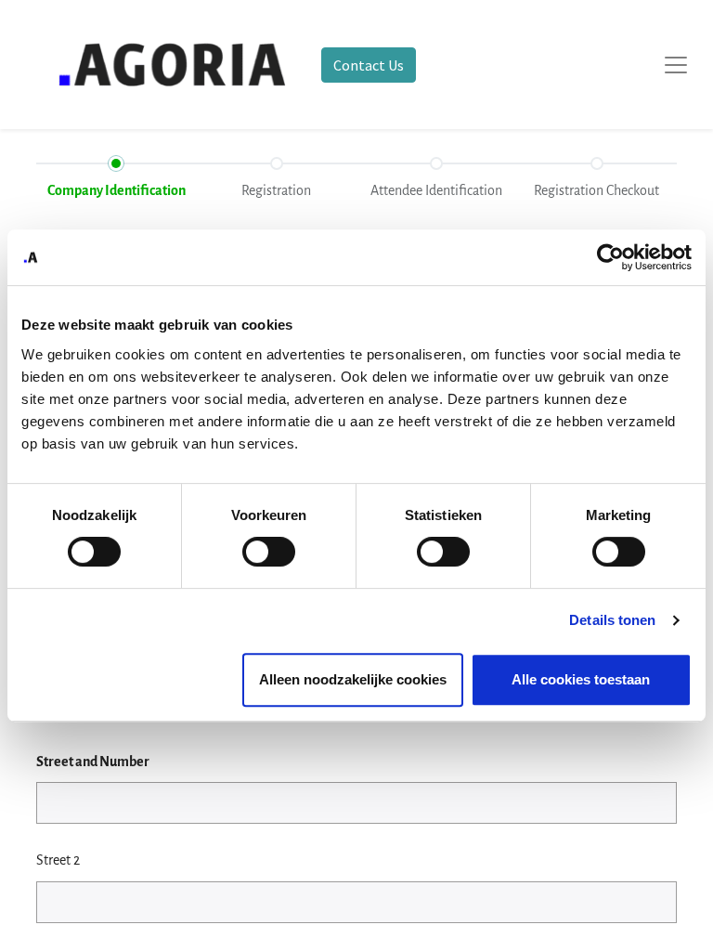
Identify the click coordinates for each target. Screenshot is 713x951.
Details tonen (612, 620)
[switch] (268, 552)
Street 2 (58, 860)
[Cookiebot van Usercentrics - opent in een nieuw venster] (610, 257)
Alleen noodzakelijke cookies (353, 679)
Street (92, 761)
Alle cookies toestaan (581, 679)
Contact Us (368, 65)
